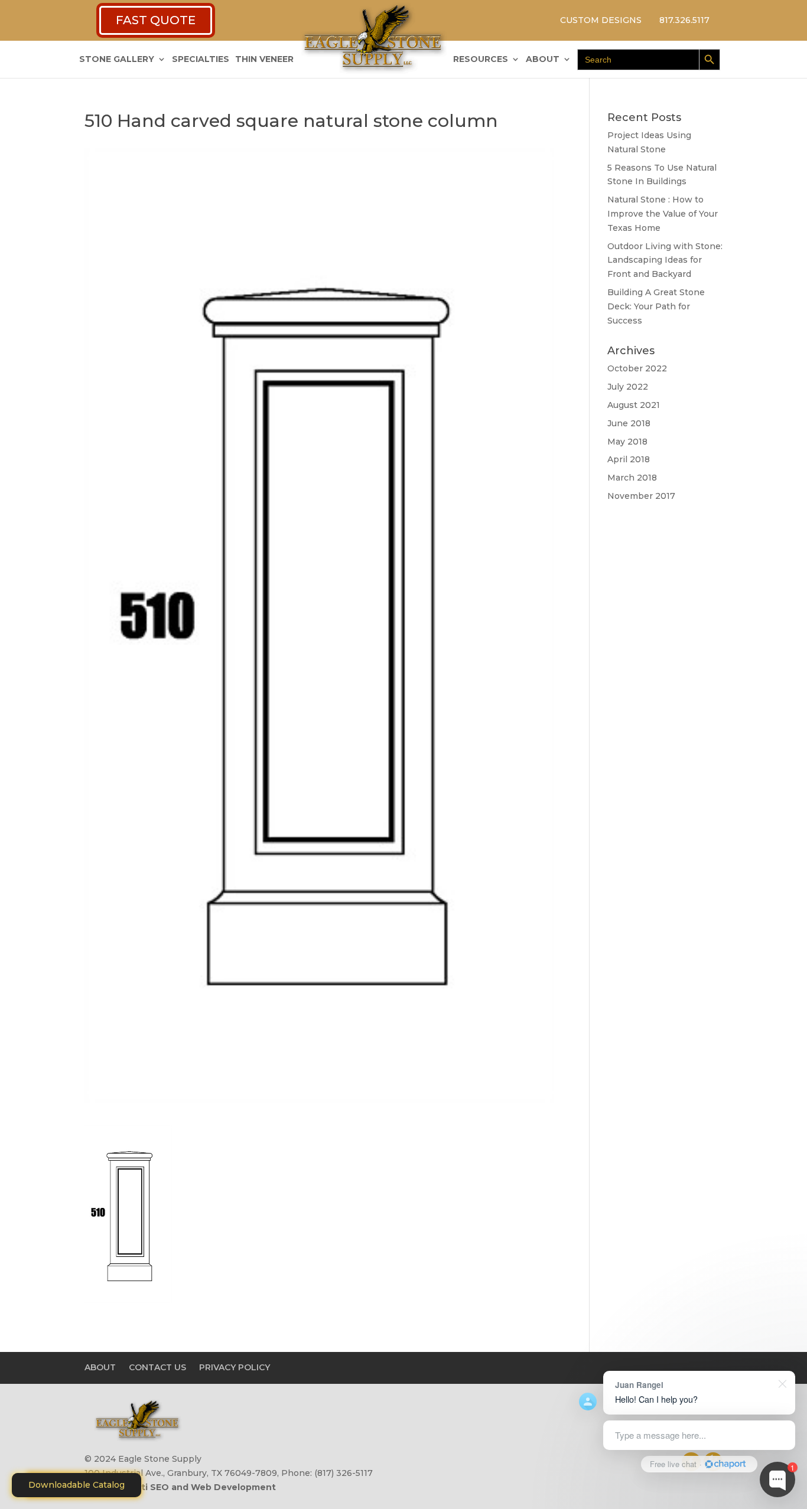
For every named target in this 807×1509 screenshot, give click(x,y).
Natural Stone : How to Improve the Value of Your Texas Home (662, 213)
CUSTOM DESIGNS (601, 20)
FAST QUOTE (156, 20)
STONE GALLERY (116, 59)
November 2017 (641, 496)
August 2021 (633, 405)
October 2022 (637, 368)
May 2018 (627, 441)
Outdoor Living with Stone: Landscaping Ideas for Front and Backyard (665, 260)
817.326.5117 (684, 20)
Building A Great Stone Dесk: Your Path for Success (656, 306)
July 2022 (627, 386)
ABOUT (542, 59)
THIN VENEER (264, 59)
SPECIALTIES (200, 59)
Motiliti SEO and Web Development (196, 1487)
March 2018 (632, 477)
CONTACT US (157, 1367)
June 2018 (628, 423)
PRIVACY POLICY (234, 1367)
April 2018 (628, 459)
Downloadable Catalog (76, 1484)
